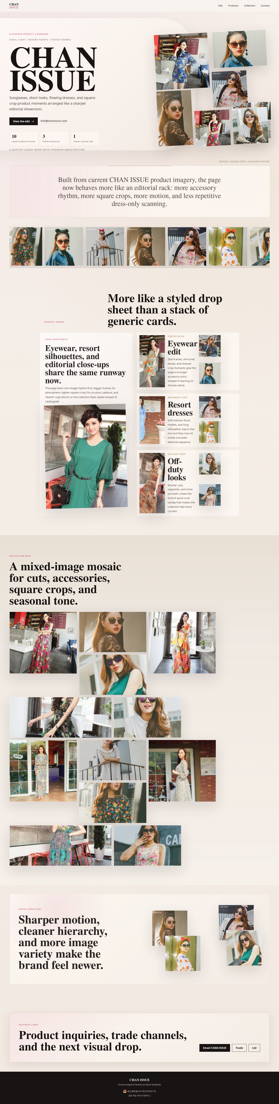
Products (233, 5)
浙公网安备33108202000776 (141, 1091)
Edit (220, 5)
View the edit (23, 121)
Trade (239, 1048)
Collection (249, 5)
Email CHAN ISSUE (214, 1048)
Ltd (254, 1048)
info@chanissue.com (53, 121)
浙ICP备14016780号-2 (140, 1095)
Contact (265, 5)
